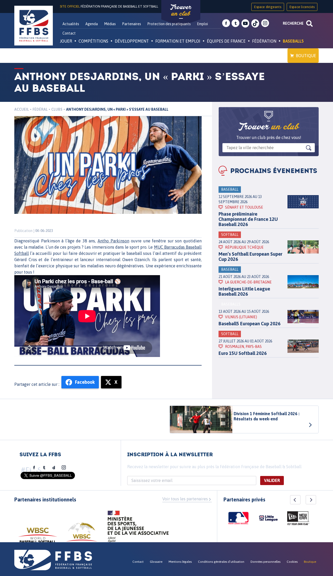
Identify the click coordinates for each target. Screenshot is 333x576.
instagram (265, 23)
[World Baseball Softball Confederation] (37, 538)
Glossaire (156, 562)
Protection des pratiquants (169, 24)
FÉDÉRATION (264, 41)
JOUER (66, 41)
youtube (245, 23)
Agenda (91, 24)
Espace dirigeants (267, 7)
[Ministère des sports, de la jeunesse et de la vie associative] (138, 528)
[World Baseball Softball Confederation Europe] (81, 535)
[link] (113, 241)
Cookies (292, 562)
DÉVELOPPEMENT (132, 41)
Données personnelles (265, 562)
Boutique (306, 55)
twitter (235, 23)
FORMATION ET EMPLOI (177, 41)
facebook (226, 23)
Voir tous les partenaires (185, 498)
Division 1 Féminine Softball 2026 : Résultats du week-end (266, 416)
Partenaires (131, 24)
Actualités (70, 24)
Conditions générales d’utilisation (221, 562)
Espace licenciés (302, 7)
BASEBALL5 (293, 41)
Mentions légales (180, 562)
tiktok (255, 23)
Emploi (202, 24)
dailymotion (54, 468)
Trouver (180, 10)
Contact (69, 33)
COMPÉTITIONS (93, 41)
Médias (110, 24)
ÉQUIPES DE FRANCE (226, 41)
